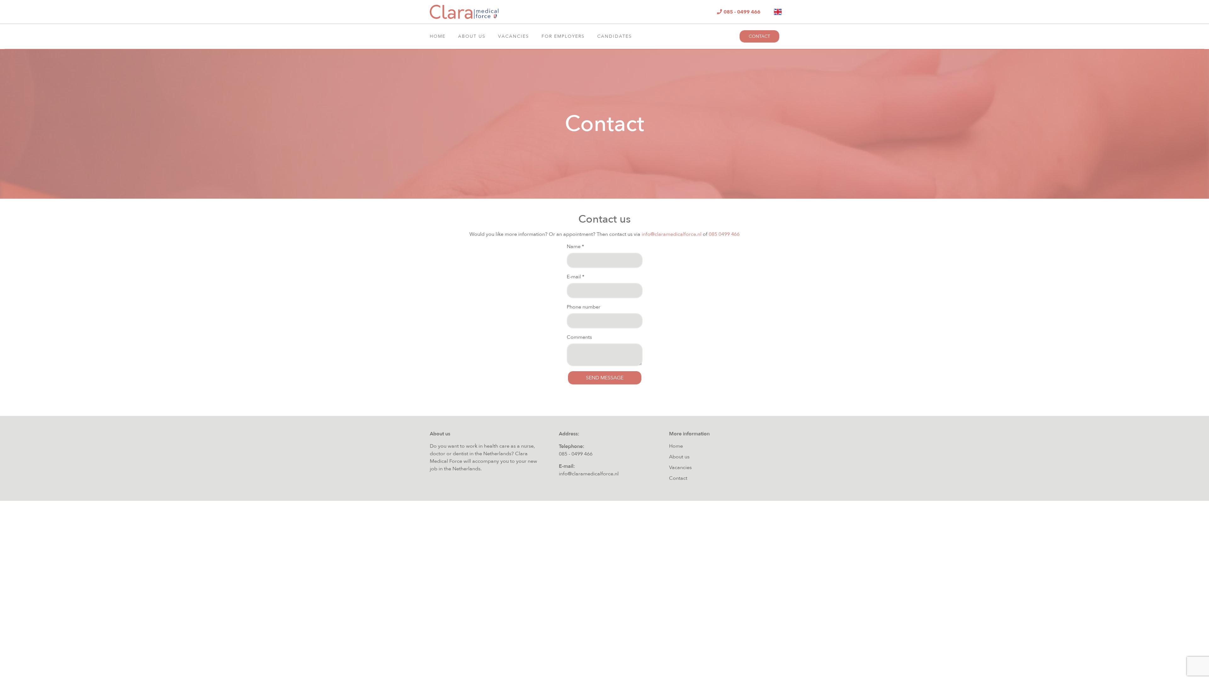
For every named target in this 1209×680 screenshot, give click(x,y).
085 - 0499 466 (576, 453)
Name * (575, 246)
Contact (759, 36)
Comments (579, 337)
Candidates (614, 36)
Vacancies (513, 36)
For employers (563, 36)
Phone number (583, 306)
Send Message (604, 377)
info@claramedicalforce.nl (671, 234)
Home (438, 36)
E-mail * (575, 276)
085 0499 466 (724, 234)
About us (471, 36)
